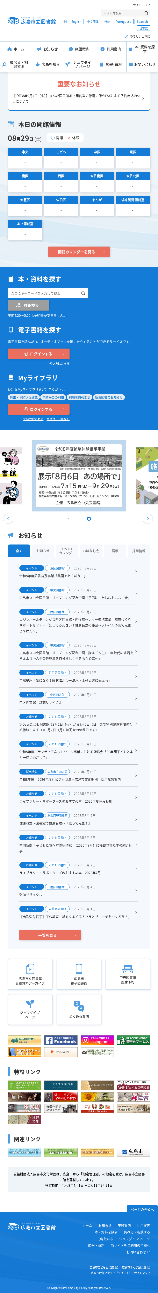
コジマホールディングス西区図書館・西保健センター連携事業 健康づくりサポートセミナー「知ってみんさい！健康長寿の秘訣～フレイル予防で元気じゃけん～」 (75, 625)
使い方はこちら (59, 363)
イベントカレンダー (67, 551)
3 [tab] (78, 520)
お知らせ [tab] (43, 550)
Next (148, 519)
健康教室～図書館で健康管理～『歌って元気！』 (55, 823)
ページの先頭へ (142, 1209)
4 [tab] (83, 520)
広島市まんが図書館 (134, 1267)
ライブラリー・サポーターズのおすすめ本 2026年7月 (60, 872)
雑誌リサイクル (30, 894)
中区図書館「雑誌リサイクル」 (42, 702)
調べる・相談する (137, 1231)
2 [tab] (73, 520)
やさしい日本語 (140, 36)
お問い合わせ (136, 1251)
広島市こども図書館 (102, 1267)
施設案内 (124, 1225)
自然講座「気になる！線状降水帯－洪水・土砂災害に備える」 (65, 680)
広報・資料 (96, 1245)
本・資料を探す (106, 1231)
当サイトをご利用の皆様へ (130, 1245)
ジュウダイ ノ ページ (134, 1238)
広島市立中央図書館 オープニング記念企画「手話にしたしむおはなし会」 (75, 597)
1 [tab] (68, 520)
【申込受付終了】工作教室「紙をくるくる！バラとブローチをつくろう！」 (75, 916)
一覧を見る (47, 935)
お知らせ (105, 1225)
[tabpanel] (79, 475)
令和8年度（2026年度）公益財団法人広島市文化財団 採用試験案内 (70, 779)
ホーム (87, 1225)
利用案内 (143, 1225)
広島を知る (104, 1238)
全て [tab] (19, 550)
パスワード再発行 (58, 419)
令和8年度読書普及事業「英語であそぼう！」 (53, 575)
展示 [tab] (115, 550)
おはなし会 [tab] (91, 550)
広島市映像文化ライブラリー (108, 1273)
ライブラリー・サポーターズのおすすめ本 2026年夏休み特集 (65, 801)
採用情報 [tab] (138, 550)
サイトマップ (141, 5)
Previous (8, 519)
